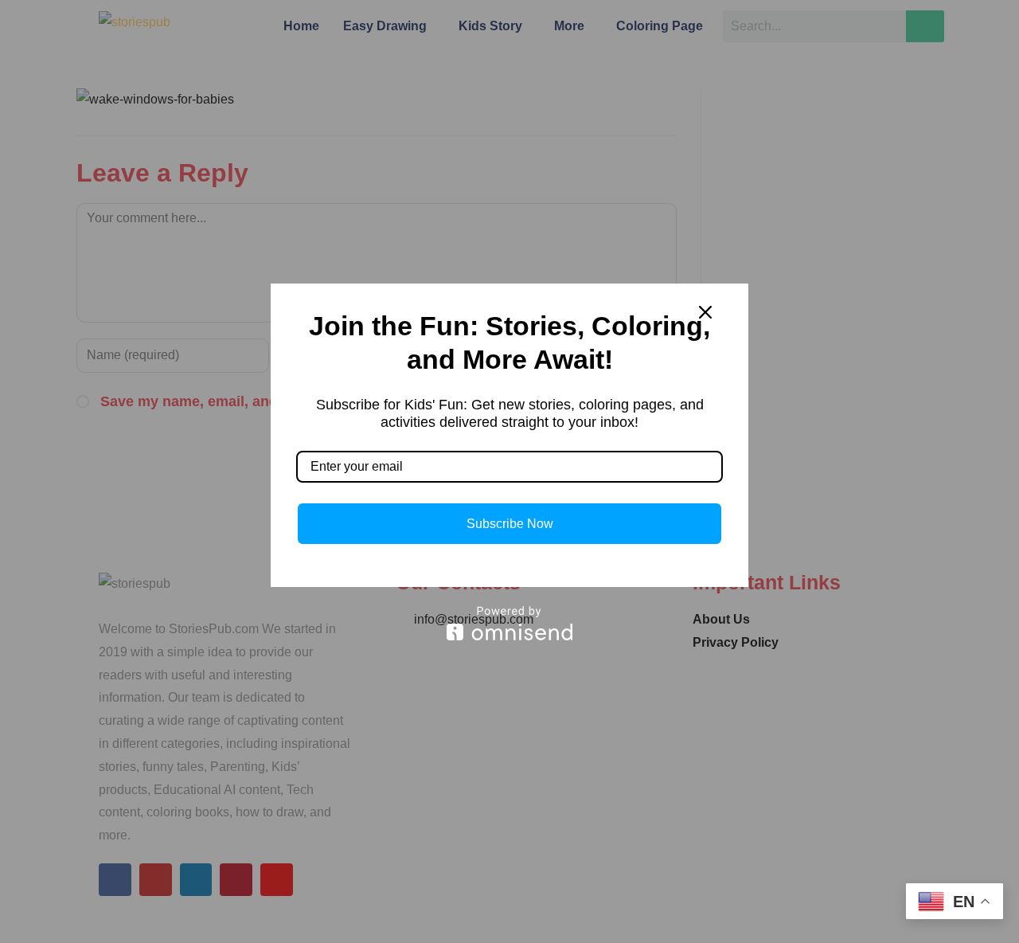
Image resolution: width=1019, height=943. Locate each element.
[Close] (705, 312)
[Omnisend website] (509, 623)
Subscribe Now (510, 523)
